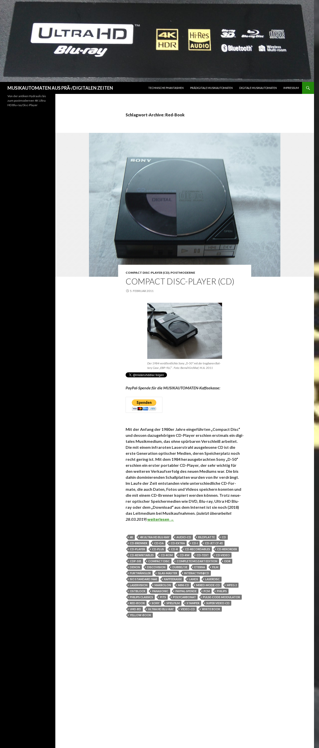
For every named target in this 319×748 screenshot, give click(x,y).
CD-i (195, 543)
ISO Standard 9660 (143, 579)
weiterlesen (160, 519)
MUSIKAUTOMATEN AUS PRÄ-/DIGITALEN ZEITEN (60, 88)
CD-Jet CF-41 (214, 543)
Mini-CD (183, 585)
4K (131, 537)
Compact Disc (159, 561)
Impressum (291, 87)
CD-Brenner (138, 543)
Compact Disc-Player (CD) (147, 272)
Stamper (193, 603)
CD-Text (203, 555)
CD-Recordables (197, 549)
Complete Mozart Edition (197, 561)
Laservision (139, 585)
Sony (156, 603)
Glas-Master (167, 573)
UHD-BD (135, 609)
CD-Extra (178, 543)
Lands (193, 579)
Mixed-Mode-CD (208, 585)
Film (215, 567)
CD (224, 537)
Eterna (199, 567)
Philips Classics (141, 597)
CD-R (174, 549)
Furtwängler (140, 573)
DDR (227, 561)
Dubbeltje (179, 567)
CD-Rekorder (227, 549)
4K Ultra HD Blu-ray (154, 537)
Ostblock (137, 591)
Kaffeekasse (173, 579)
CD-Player (137, 549)
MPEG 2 (232, 585)
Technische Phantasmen (166, 87)
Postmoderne (182, 272)
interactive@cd (196, 573)
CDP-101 (135, 561)
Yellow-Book (140, 615)
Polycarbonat (184, 597)
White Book (211, 609)
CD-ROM (167, 555)
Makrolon (163, 585)
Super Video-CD (218, 603)
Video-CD (188, 609)
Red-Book (137, 603)
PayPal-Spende (186, 591)
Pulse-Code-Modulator (221, 597)
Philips (222, 591)
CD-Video (223, 555)
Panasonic (160, 591)
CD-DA (159, 543)
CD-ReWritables (142, 555)
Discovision (156, 567)
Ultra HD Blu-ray (161, 609)
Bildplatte (206, 537)
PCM (207, 591)
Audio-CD (183, 537)
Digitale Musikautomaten (258, 87)
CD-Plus (158, 549)
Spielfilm (173, 603)
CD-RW (185, 555)
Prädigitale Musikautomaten (211, 87)
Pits (163, 597)
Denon (135, 567)
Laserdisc (212, 579)
